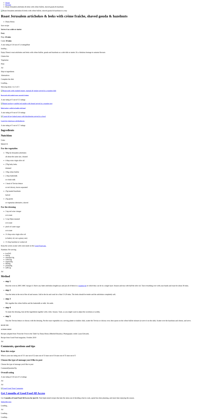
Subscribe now (6, 402)
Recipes (8, 5)
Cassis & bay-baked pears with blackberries (13, 121)
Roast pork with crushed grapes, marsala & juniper (15, 95)
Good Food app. (40, 246)
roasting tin (82, 286)
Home (7, 3)
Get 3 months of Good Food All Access (23, 393)
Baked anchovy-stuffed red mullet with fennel (13, 108)
